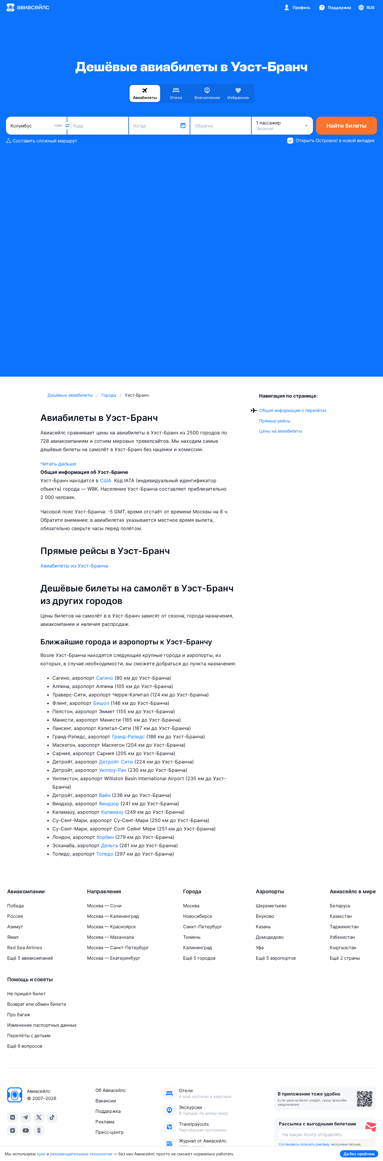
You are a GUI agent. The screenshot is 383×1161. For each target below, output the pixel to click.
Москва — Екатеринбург (113, 958)
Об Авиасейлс (110, 1090)
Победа (15, 906)
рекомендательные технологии (81, 1153)
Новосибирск (197, 916)
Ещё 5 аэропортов (276, 958)
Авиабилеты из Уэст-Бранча (74, 566)
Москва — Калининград (113, 916)
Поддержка (108, 1111)
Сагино (105, 678)
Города (192, 891)
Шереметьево (271, 906)
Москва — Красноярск (111, 926)
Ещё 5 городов (199, 958)
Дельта (110, 845)
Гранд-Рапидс (129, 736)
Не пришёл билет (26, 993)
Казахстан (341, 916)
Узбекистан (342, 937)
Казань (263, 926)
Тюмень (191, 937)
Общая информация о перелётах (293, 410)
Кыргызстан (343, 947)
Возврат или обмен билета (36, 1004)
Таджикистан (344, 926)
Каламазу (113, 812)
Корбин (106, 837)
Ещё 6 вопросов (24, 1046)
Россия (15, 916)
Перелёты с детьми (29, 1035)
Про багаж (18, 1014)
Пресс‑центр (109, 1132)
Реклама (104, 1122)
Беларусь (340, 906)
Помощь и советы (30, 979)
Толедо (105, 854)
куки (41, 1153)
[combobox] (36, 126)
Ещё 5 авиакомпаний (30, 958)
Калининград (197, 947)
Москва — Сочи (104, 906)
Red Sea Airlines (24, 947)
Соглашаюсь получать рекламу (304, 1144)
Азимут (15, 926)
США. (107, 480)
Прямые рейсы (275, 420)
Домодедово (270, 937)
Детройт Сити (116, 762)
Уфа (260, 947)
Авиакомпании (26, 891)
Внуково (265, 916)
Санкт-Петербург (202, 926)
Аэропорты (270, 891)
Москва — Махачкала (110, 937)
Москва (191, 906)
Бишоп (102, 703)
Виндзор (110, 804)
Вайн (105, 795)
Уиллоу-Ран (113, 770)
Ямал (13, 937)
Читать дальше (58, 464)
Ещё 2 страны (345, 958)
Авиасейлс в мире (353, 891)
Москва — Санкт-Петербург (118, 947)
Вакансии (105, 1101)
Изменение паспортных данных (42, 1025)
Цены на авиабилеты (280, 430)
